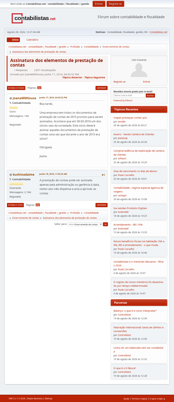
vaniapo (122, 195)
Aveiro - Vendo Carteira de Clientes (134, 134)
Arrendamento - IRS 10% (128, 224)
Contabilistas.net (158, 32)
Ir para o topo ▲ (157, 398)
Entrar (146, 81)
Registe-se (119, 81)
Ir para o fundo (16, 88)
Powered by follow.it (123, 100)
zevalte (122, 121)
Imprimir (101, 88)
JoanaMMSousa (24, 98)
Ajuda (126, 398)
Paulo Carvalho (126, 175)
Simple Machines (35, 398)
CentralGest (124, 314)
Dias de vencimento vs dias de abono (135, 171)
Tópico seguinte (94, 77)
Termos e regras (139, 398)
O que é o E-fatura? (125, 368)
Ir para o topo (15, 205)
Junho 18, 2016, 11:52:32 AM (53, 174)
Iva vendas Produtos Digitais (130, 208)
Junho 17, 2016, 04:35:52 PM (53, 97)
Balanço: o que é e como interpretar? (135, 310)
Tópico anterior (72, 77)
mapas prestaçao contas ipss (130, 117)
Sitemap (48, 398)
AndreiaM (123, 211)
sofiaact (122, 158)
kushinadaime (23, 174)
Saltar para (60, 224)
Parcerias (120, 302)
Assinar (150, 95)
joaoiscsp (122, 138)
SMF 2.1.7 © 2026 (17, 398)
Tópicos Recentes (126, 109)
